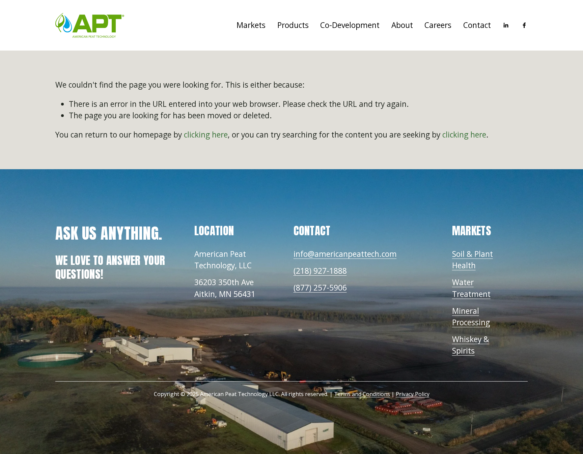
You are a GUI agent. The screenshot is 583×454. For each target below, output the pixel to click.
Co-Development (350, 25)
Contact (477, 25)
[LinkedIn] (505, 25)
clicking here (206, 134)
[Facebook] (524, 25)
